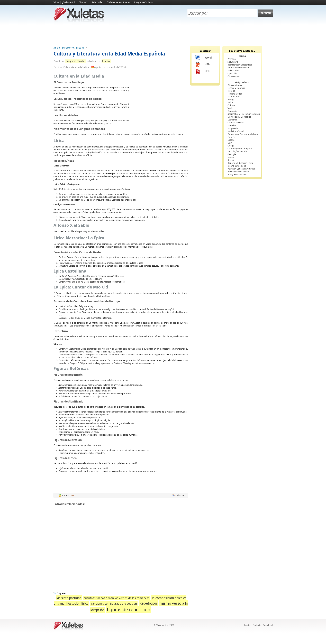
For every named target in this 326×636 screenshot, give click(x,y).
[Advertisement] (163, 34)
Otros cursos (234, 76)
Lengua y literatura (236, 88)
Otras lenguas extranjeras (240, 148)
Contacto (257, 625)
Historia (231, 90)
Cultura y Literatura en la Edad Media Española (109, 53)
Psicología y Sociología (238, 171)
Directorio (83, 2)
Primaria (232, 59)
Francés (231, 137)
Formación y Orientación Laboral (243, 134)
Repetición (148, 603)
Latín (230, 142)
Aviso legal (268, 625)
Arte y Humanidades (237, 174)
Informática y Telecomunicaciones (244, 114)
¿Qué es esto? (68, 2)
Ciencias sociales (236, 122)
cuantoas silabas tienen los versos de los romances (116, 598)
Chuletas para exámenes (118, 2)
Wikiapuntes (162, 625)
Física (230, 102)
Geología (232, 154)
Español (80, 47)
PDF (207, 71)
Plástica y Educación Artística (241, 168)
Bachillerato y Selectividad (240, 64)
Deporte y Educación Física (240, 163)
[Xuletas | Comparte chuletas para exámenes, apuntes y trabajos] (79, 21)
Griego (231, 145)
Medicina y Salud (235, 131)
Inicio (56, 2)
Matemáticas (234, 96)
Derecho (232, 125)
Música (231, 157)
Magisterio (233, 128)
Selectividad (97, 2)
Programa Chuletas (143, 2)
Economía (232, 119)
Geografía (232, 111)
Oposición (232, 73)
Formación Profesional (238, 67)
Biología (231, 99)
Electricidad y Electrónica (239, 116)
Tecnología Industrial (237, 151)
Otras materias (235, 85)
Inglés (230, 108)
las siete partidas (68, 598)
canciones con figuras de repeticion (114, 603)
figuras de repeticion (128, 609)
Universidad (233, 70)
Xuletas (247, 625)
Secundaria (233, 61)
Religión (231, 160)
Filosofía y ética (235, 93)
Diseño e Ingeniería (237, 165)
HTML (208, 64)
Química (231, 105)
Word (208, 57)
